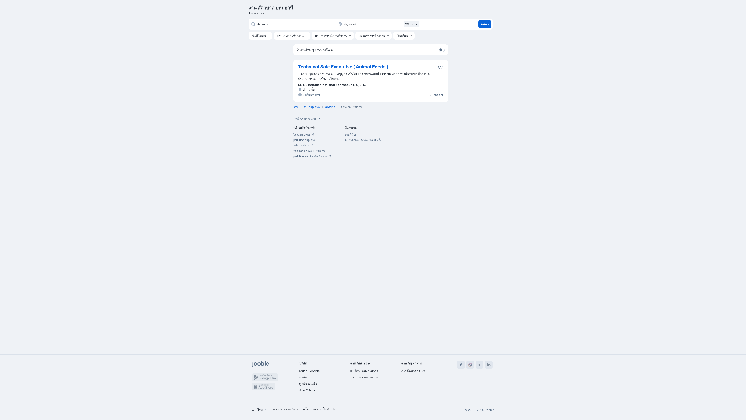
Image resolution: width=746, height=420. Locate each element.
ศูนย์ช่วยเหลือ (308, 383)
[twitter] (479, 365)
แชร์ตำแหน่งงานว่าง (364, 371)
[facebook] (461, 365)
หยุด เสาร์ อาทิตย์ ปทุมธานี (309, 150)
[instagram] (470, 365)
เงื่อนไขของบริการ (285, 409)
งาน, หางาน (307, 390)
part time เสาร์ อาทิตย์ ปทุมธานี (312, 156)
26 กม (409, 24)
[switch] (442, 50)
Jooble (489, 410)
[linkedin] (489, 365)
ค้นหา (485, 24)
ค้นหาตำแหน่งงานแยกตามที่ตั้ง (363, 140)
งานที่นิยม (351, 134)
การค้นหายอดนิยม (413, 371)
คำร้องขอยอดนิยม (305, 118)
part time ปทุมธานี (304, 140)
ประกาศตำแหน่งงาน (364, 377)
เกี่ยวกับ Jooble (309, 371)
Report (438, 95)
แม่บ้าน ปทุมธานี (303, 145)
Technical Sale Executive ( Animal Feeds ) (343, 67)
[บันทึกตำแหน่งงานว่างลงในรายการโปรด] (440, 67)
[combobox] (260, 410)
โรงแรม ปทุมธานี (303, 134)
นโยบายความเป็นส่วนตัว (319, 409)
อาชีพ (303, 377)
